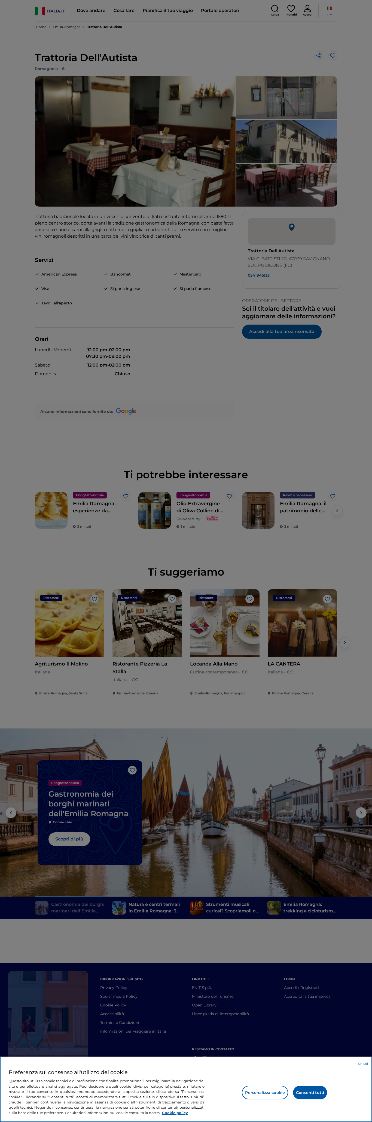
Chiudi (363, 1064)
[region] (186, 1089)
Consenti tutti (310, 1092)
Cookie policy (175, 1113)
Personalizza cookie (265, 1092)
